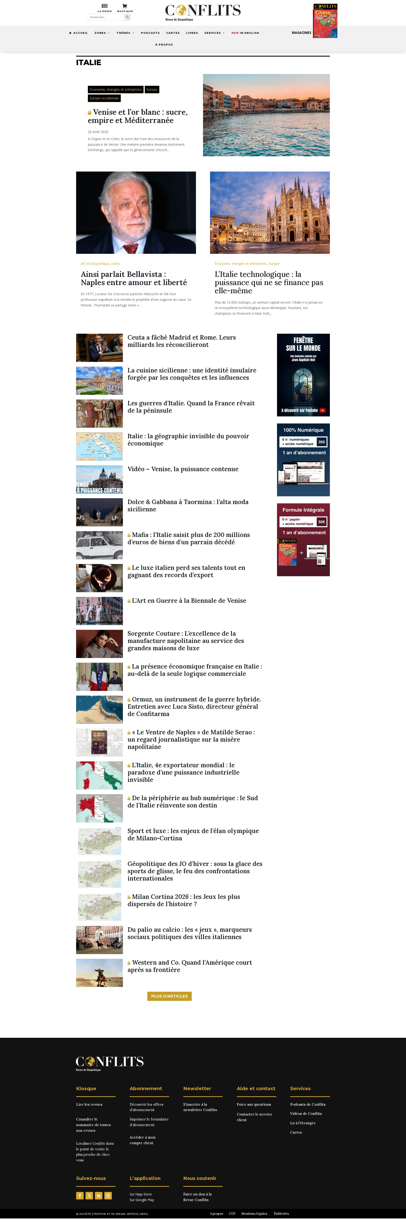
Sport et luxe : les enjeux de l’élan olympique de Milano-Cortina (193, 834)
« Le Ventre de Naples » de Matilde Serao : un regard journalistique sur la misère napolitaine (191, 739)
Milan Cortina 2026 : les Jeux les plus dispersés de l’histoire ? (184, 900)
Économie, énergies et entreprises (116, 89)
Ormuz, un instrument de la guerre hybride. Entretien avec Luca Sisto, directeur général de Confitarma (194, 706)
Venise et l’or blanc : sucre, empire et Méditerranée (138, 116)
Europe (152, 89)
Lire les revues (89, 1104)
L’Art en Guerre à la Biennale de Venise (188, 600)
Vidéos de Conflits (306, 1113)
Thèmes (123, 33)
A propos (216, 1214)
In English (245, 33)
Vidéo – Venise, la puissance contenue (183, 469)
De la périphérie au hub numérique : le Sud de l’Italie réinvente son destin (193, 801)
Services (212, 33)
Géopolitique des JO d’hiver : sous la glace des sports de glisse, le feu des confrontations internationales (195, 871)
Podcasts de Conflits (308, 1104)
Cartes (173, 33)
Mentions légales (254, 1214)
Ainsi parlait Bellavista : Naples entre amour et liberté (134, 278)
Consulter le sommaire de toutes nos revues (93, 1125)
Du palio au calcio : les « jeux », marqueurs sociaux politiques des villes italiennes (190, 933)
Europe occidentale (104, 98)
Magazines (301, 32)
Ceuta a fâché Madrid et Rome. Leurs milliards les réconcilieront (182, 341)
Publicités (281, 1214)
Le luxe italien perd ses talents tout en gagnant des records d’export (186, 571)
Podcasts (150, 33)
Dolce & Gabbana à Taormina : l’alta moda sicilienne (188, 505)
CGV (232, 1214)
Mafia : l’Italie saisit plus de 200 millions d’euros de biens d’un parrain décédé (189, 538)
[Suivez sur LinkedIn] (98, 1195)
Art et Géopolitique (95, 263)
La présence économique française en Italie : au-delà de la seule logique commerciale (195, 670)
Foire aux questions (254, 1104)
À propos (164, 44)
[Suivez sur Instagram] (108, 1195)
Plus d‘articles (169, 996)
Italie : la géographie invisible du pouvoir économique (188, 439)
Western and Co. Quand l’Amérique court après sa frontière (190, 966)
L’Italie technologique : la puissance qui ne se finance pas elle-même (269, 282)
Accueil (80, 33)
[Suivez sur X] (89, 1195)
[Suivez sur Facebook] (80, 1195)
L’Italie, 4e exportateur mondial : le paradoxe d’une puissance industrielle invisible (183, 772)
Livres (192, 33)
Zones (100, 33)
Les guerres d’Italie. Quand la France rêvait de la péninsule (191, 406)
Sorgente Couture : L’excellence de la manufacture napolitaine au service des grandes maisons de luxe (186, 641)
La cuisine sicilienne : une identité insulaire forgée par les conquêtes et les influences (192, 373)
